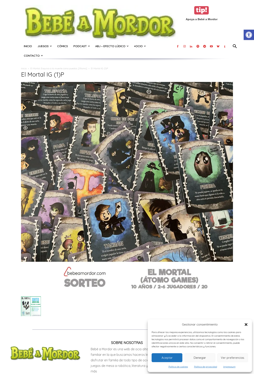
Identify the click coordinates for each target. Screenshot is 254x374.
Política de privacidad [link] (205, 366)
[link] (249, 35)
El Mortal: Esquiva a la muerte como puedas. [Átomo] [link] (58, 68)
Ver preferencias (232, 358)
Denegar (200, 358)
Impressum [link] (229, 366)
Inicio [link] (24, 68)
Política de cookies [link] (178, 366)
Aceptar (167, 358)
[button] (246, 325)
